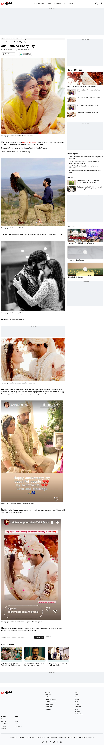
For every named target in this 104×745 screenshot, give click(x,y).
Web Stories (72, 226)
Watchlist (3, 726)
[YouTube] (57, 742)
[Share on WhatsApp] (43, 742)
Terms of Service (40, 737)
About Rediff (13, 737)
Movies (8, 42)
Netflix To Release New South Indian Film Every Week (85, 171)
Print (49, 636)
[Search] (96, 3)
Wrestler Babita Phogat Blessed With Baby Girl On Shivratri (86, 157)
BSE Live (3, 719)
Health (16, 719)
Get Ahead (78, 706)
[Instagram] (54, 742)
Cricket (77, 704)
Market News (4, 724)
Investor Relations (52, 737)
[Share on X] (46, 742)
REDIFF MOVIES (7, 50)
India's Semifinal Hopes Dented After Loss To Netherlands (84, 167)
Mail (39, 3)
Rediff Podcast (79, 714)
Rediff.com (75, 737)
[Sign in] (101, 3)
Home (35, 3)
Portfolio (3, 728)
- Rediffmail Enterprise (51, 699)
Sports (77, 702)
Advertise (21, 737)
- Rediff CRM (48, 706)
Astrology (77, 711)
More (69, 3)
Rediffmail (48, 694)
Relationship (18, 726)
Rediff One (48, 697)
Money (49, 3)
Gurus (63, 3)
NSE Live (3, 721)
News (42, 3)
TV (66, 3)
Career (16, 724)
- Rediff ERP (48, 709)
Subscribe (39, 637)
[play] (85, 235)
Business (77, 697)
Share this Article (10, 54)
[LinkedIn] (61, 742)
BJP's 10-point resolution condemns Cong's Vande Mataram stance (84, 162)
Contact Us (62, 737)
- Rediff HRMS (48, 704)
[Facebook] (50, 742)
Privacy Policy (30, 737)
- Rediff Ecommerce (50, 702)
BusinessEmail (58, 3)
